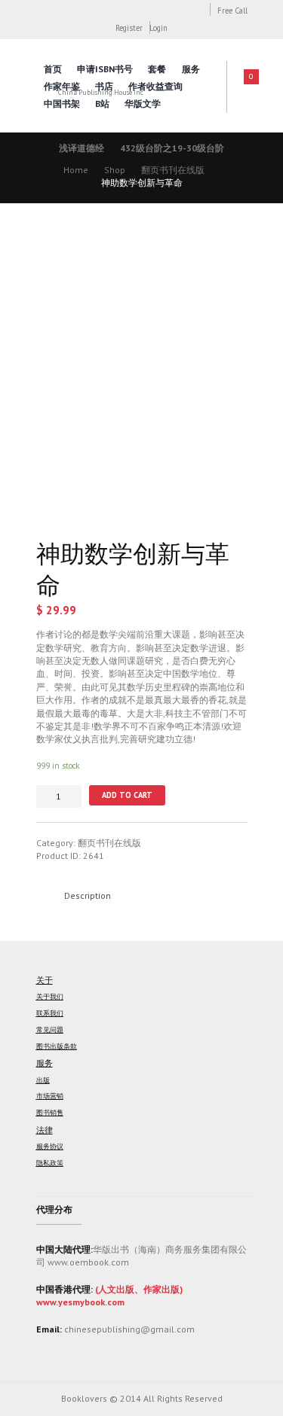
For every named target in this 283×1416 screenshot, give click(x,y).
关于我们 (49, 996)
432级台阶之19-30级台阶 (172, 148)
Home (75, 169)
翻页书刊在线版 (173, 169)
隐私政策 (49, 1163)
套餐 (157, 69)
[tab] (87, 895)
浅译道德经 (81, 148)
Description (87, 895)
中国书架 (62, 103)
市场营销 (49, 1096)
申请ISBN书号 (105, 69)
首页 (53, 69)
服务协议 (49, 1146)
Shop (114, 169)
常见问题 (49, 1029)
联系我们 (49, 1013)
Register (129, 28)
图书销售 (49, 1112)
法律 (44, 1130)
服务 (191, 69)
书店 (104, 86)
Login (158, 28)
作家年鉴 (62, 86)
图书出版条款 (56, 1046)
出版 (43, 1080)
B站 (102, 103)
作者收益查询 (155, 86)
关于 (44, 980)
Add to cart (127, 795)
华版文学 (143, 103)
